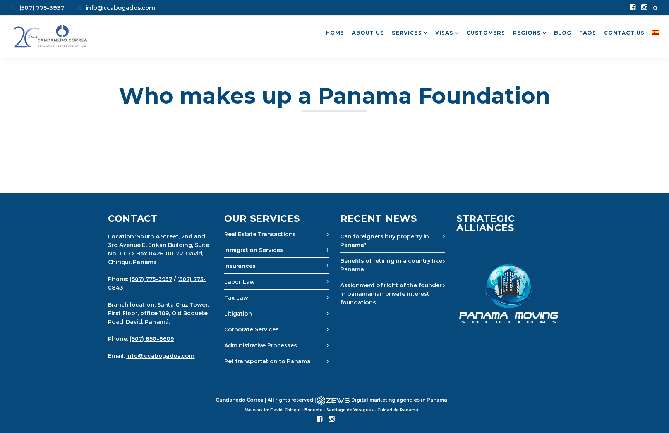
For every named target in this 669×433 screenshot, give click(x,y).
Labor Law (239, 281)
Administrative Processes (260, 345)
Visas (444, 32)
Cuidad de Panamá (397, 409)
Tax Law (236, 297)
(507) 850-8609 (152, 338)
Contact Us (624, 32)
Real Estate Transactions (260, 234)
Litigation (238, 313)
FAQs (587, 32)
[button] (508, 294)
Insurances (240, 265)
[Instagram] (644, 8)
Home (335, 32)
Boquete (313, 409)
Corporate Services (251, 329)
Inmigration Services (253, 250)
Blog (562, 32)
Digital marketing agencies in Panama (399, 400)
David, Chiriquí (285, 409)
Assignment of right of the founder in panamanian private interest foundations (391, 294)
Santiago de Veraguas (350, 409)
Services (407, 32)
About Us (368, 32)
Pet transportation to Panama (267, 361)
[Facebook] (632, 8)
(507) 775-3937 (151, 279)
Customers (486, 32)
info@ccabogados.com (119, 7)
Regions (527, 32)
